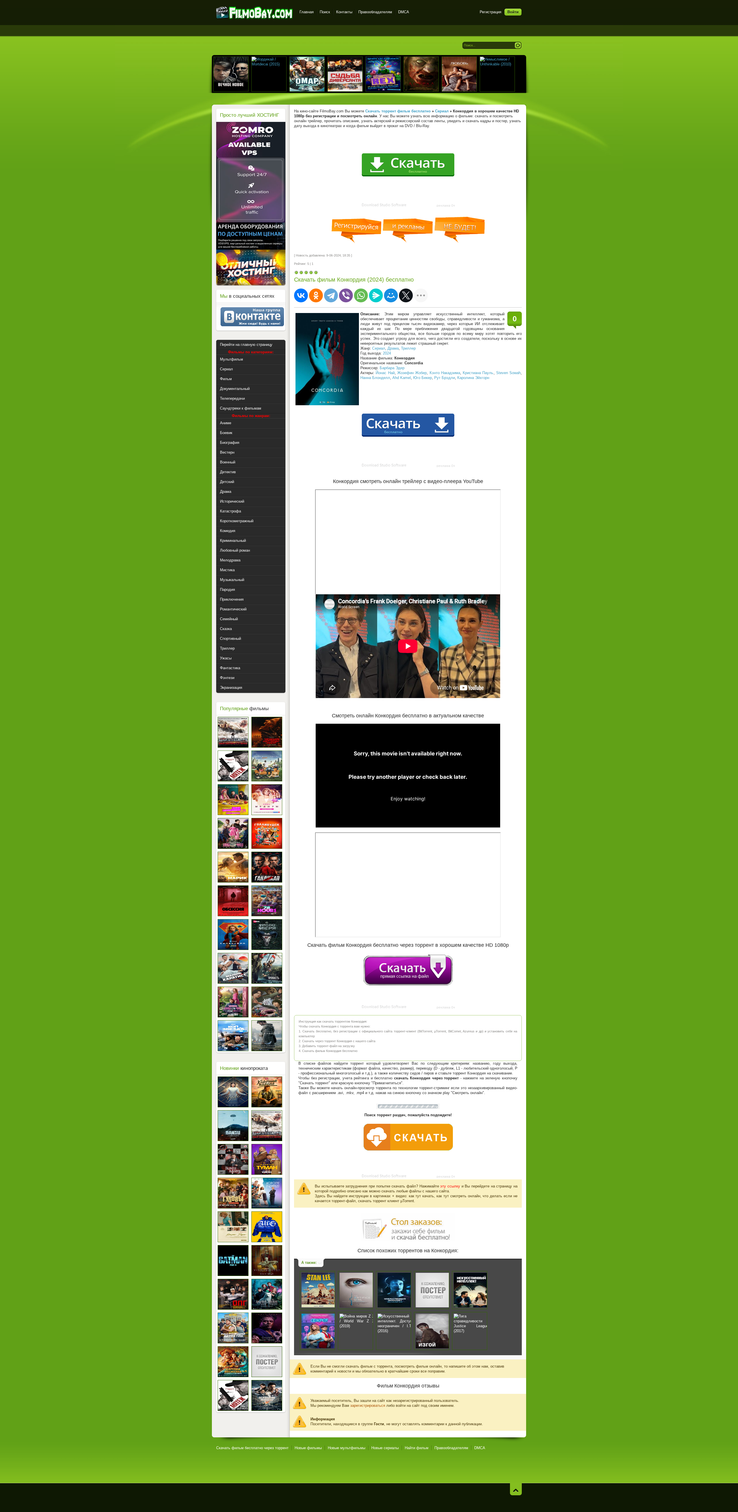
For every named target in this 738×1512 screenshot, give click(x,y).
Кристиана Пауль (478, 373)
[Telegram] (331, 295)
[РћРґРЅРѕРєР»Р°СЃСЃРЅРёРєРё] (316, 295)
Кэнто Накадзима (445, 373)
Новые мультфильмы (346, 1448)
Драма (393, 348)
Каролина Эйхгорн (473, 378)
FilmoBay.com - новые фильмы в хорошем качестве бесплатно (254, 13)
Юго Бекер (422, 378)
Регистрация (490, 12)
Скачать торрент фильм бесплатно (398, 111)
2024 (387, 353)
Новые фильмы (308, 1448)
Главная (307, 12)
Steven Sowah (508, 373)
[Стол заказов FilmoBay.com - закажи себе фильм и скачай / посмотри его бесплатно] (408, 1226)
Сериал (378, 348)
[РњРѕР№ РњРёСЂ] (391, 295)
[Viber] (346, 295)
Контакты (344, 12)
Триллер (408, 348)
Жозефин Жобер (412, 373)
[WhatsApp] (361, 295)
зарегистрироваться (367, 1405)
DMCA (403, 12)
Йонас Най (385, 373)
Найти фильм (416, 1448)
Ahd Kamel (401, 378)
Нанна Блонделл (375, 378)
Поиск (325, 12)
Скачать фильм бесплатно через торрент (252, 1448)
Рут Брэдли (444, 378)
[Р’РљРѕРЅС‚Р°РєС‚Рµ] (301, 295)
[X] (406, 295)
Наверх (516, 1489)
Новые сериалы (385, 1448)
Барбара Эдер (392, 368)
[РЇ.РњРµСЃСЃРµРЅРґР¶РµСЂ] (376, 295)
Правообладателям (375, 12)
